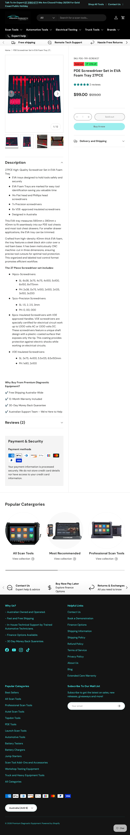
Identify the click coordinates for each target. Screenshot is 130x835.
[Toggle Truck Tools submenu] (102, 30)
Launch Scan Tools (15, 730)
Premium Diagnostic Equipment (26, 823)
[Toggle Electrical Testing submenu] (80, 30)
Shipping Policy (76, 637)
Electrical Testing (67, 29)
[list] (34, 94)
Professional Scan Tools (106, 553)
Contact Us (114, 4)
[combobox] (71, 17)
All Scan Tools (23, 553)
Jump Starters (13, 756)
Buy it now (99, 126)
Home (7, 50)
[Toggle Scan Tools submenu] (21, 30)
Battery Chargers (15, 749)
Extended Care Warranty (82, 675)
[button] (123, 17)
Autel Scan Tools (14, 711)
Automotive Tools (37, 29)
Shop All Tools (96, 4)
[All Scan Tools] (23, 530)
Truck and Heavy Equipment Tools (24, 775)
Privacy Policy (76, 656)
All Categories (13, 781)
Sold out (109, 116)
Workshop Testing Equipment (22, 769)
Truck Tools (92, 29)
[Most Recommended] (65, 530)
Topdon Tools (12, 718)
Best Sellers (12, 692)
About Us (73, 663)
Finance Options (77, 624)
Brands (111, 29)
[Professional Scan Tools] (106, 530)
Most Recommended (65, 553)
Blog (70, 669)
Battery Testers (14, 743)
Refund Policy (75, 644)
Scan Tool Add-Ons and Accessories (26, 762)
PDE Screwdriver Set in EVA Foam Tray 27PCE (32, 50)
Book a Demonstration (80, 618)
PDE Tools (10, 724)
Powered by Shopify (51, 823)
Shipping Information (80, 631)
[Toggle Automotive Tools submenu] (51, 30)
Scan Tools (12, 29)
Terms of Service (77, 650)
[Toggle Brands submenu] (118, 30)
